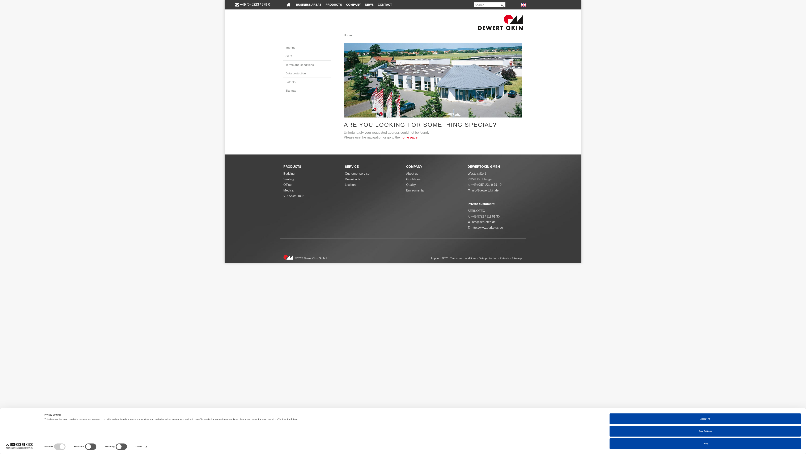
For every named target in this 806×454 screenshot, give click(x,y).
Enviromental (415, 190)
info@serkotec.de (483, 222)
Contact (385, 4)
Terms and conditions (299, 64)
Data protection (295, 73)
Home (348, 35)
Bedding (288, 173)
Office (287, 184)
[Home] (288, 4)
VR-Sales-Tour (293, 196)
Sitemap (290, 90)
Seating (288, 179)
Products (334, 4)
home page (409, 137)
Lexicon (350, 184)
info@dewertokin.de (485, 190)
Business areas (308, 4)
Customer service (357, 173)
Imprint (290, 47)
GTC (288, 56)
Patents (290, 82)
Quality (411, 184)
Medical (288, 190)
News (369, 4)
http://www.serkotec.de (487, 227)
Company (353, 4)
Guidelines (413, 179)
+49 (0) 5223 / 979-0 (255, 4)
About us (412, 173)
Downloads (352, 179)
